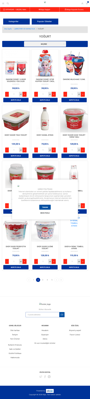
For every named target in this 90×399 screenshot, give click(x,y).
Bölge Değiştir (45, 9)
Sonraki (56, 280)
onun (61, 280)
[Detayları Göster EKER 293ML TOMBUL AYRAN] (74, 174)
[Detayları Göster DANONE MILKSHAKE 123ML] (74, 63)
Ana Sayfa (8, 29)
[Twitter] (41, 376)
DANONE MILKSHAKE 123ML (74, 79)
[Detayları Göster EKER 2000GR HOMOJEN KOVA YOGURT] (45, 174)
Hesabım (45, 330)
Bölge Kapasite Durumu (75, 9)
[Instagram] (49, 376)
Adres (45, 339)
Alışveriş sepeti (75, 330)
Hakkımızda (15, 357)
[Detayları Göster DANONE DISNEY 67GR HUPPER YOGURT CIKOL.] (45, 63)
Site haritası (15, 330)
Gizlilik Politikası (15, 353)
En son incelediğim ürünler (45, 343)
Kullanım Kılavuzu (15, 345)
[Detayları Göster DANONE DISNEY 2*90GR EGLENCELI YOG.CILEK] (16, 63)
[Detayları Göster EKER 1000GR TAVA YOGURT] (16, 118)
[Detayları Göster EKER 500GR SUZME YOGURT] (45, 230)
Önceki (29, 280)
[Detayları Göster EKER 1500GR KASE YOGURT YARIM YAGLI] (74, 118)
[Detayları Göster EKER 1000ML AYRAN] (45, 118)
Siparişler (45, 335)
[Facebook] (45, 376)
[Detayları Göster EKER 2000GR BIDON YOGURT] (16, 174)
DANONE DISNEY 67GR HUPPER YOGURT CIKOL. (45, 80)
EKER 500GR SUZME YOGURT (45, 248)
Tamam (45, 207)
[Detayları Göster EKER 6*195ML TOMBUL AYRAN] (74, 230)
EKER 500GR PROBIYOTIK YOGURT (16, 248)
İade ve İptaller (15, 349)
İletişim (15, 335)
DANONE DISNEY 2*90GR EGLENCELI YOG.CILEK (16, 80)
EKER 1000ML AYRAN (45, 135)
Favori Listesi (75, 335)
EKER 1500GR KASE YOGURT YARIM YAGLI (74, 136)
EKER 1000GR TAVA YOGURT (16, 135)
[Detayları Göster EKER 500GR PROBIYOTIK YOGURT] (16, 230)
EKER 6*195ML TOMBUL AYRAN (74, 248)
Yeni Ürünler (15, 339)
